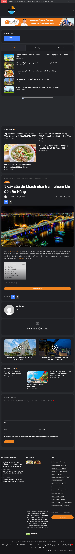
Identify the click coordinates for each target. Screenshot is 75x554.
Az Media (20, 258)
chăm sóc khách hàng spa (59, 468)
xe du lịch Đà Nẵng (57, 505)
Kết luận (9, 277)
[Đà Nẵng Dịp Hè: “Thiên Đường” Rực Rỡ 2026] (37, 377)
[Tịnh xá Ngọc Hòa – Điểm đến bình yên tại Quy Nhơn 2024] (9, 81)
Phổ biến (13, 48)
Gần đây (37, 48)
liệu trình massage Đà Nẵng (59, 483)
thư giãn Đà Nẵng (67, 502)
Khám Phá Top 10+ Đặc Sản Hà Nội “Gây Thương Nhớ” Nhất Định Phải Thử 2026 (55, 136)
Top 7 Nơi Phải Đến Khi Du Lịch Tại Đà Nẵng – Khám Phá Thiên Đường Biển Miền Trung (60, 373)
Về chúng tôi (64, 550)
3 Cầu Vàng (10, 271)
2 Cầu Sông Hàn (12, 269)
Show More (37, 288)
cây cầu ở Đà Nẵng (13, 251)
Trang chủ (8, 178)
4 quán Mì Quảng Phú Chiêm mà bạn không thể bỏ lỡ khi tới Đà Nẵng (36, 71)
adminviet (10, 196)
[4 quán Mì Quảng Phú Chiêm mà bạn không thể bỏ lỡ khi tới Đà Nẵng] (9, 73)
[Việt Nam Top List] (12, 10)
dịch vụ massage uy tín (58, 477)
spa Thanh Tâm (56, 502)
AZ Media (42, 548)
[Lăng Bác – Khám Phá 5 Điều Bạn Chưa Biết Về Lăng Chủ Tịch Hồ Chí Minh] (9, 89)
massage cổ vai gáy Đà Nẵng (59, 490)
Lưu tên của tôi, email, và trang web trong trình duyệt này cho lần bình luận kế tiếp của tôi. (32, 436)
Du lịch (14, 178)
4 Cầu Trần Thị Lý (12, 273)
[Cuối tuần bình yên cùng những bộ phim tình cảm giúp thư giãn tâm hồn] (9, 65)
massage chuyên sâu (57, 487)
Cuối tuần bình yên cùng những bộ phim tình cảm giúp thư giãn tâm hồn (37, 63)
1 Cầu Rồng (9, 267)
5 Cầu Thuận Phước (13, 275)
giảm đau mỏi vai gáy (57, 480)
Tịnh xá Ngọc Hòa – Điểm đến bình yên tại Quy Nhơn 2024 (32, 79)
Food (68, 477)
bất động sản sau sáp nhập (59, 465)
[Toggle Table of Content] (22, 264)
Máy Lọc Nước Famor (57, 493)
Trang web (42, 429)
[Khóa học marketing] (37, 22)
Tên (5, 423)
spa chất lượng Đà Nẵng (58, 499)
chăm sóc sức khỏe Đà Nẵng (59, 471)
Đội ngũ (71, 550)
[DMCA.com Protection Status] (31, 534)
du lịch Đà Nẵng (56, 474)
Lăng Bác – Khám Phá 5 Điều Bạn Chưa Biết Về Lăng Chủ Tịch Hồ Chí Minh (37, 87)
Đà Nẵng (67, 505)
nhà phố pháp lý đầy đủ (58, 496)
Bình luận (61, 48)
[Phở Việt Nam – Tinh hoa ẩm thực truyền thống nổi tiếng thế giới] (20, 153)
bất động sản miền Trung (58, 462)
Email (6, 429)
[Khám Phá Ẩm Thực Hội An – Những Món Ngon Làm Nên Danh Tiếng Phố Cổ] (37, 462)
